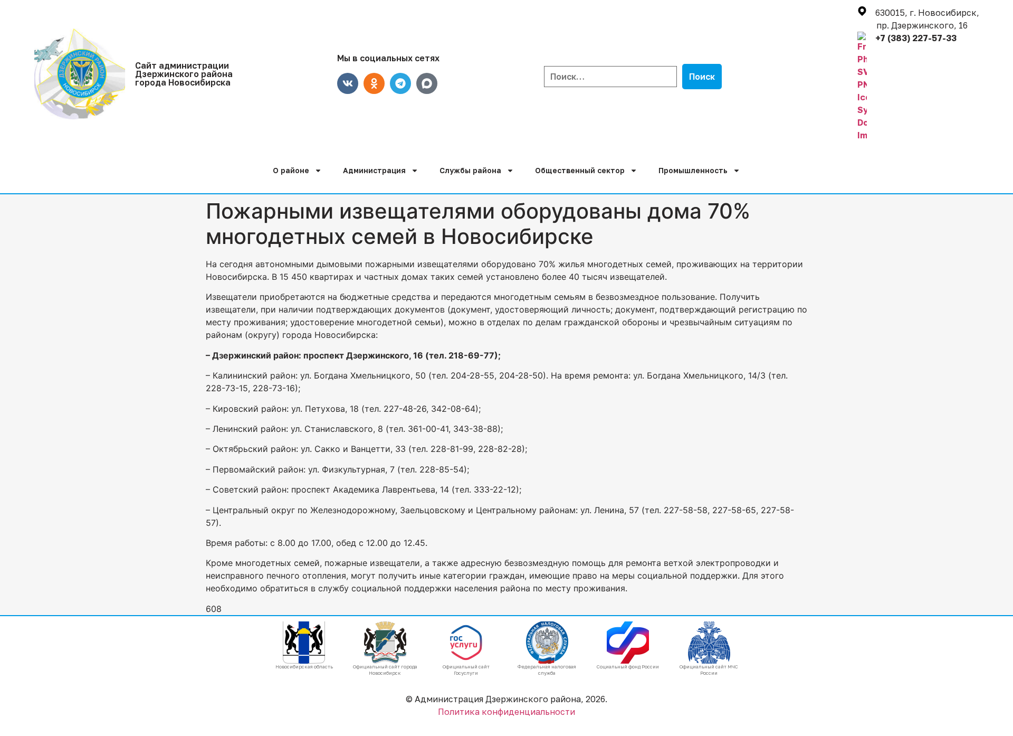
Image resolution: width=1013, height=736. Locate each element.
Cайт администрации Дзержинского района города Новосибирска (184, 74)
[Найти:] (610, 76)
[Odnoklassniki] (374, 83)
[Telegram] (400, 83)
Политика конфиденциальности (506, 711)
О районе (291, 170)
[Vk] (347, 83)
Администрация (374, 170)
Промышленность (693, 170)
